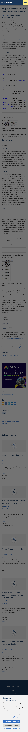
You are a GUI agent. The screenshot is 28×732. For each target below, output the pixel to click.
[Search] (20, 2)
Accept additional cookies (11, 721)
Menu (25, 2)
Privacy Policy (14, 717)
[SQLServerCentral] (1, 2)
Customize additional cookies (11, 728)
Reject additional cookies (11, 725)
